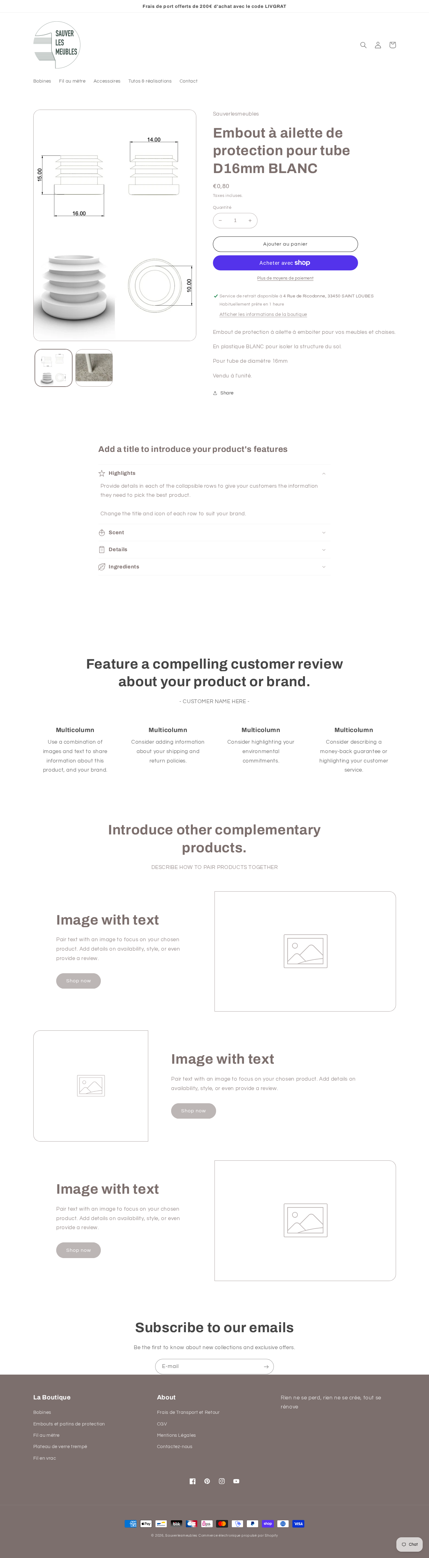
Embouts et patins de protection (69, 1424)
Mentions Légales (176, 1435)
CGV (162, 1424)
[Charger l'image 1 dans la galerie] (53, 368)
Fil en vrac (44, 1458)
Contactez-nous (175, 1446)
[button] (363, 45)
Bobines (42, 1412)
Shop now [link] (78, 980)
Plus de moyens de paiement (285, 278)
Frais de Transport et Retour (188, 1412)
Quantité (222, 207)
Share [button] (227, 393)
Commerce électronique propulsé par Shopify (238, 1535)
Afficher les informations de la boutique (263, 314)
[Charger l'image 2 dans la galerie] (94, 368)
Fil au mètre (46, 1435)
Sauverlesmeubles (181, 1535)
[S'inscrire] (266, 1366)
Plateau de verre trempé (60, 1446)
